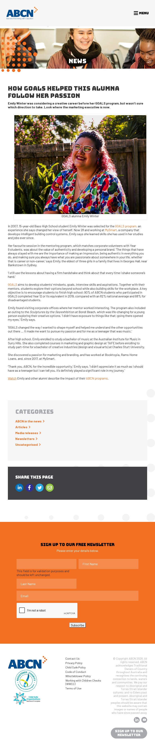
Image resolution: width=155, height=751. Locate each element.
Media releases (26, 433)
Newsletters (25, 439)
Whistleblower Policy (78, 676)
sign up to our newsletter (129, 733)
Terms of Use (73, 688)
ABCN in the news (28, 421)
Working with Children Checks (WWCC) (83, 682)
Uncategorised (26, 444)
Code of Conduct (75, 671)
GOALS (12, 284)
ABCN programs (96, 378)
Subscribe (77, 625)
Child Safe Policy (75, 667)
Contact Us (72, 658)
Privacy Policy (73, 663)
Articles (21, 427)
